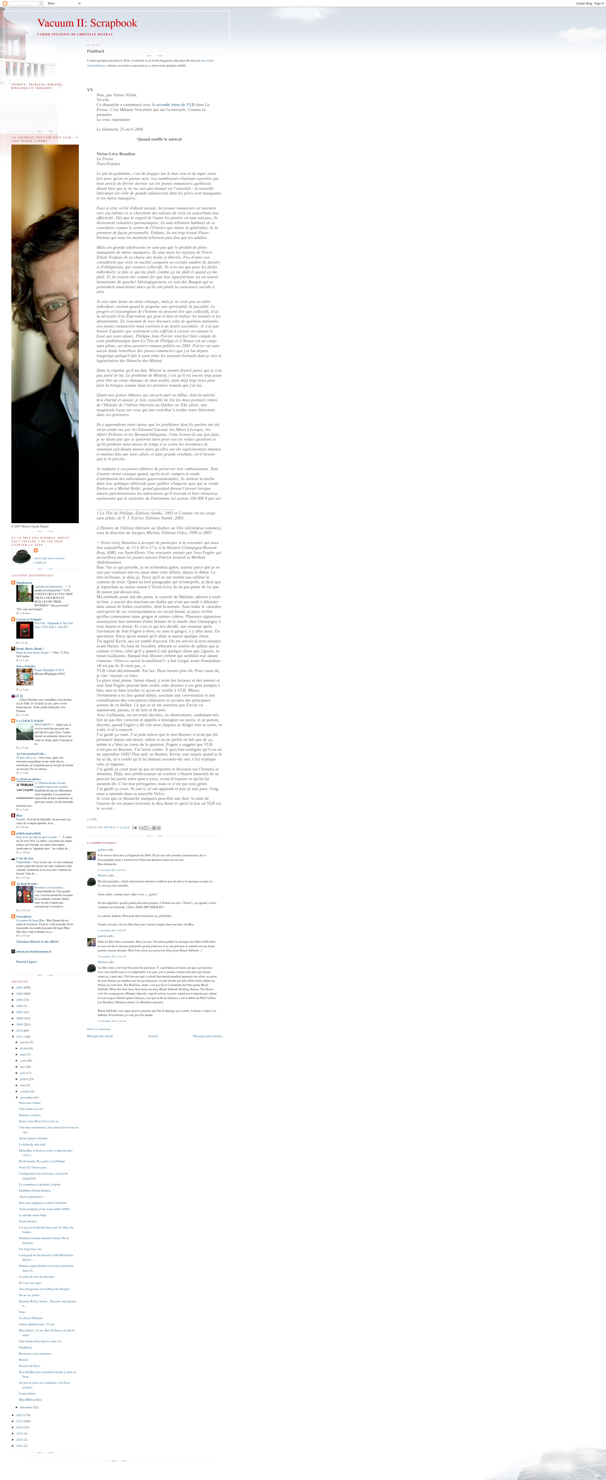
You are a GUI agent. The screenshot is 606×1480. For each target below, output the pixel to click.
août (23, 1085)
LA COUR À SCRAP (30, 720)
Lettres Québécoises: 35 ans (36, 1324)
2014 (20, 1427)
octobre (25, 1091)
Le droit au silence (28, 779)
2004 (20, 1000)
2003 (20, 993)
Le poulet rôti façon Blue (30, 920)
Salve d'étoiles (26, 666)
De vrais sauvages (30, 1283)
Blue (19, 815)
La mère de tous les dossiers (36, 1276)
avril (23, 1060)
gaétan (102, 849)
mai (23, 1067)
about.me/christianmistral (33, 951)
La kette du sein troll (32, 1144)
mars (23, 1054)
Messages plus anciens (207, 1036)
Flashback (25, 1347)
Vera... (23, 1312)
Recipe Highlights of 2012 (50, 670)
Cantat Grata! (27, 1393)
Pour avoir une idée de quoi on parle (37, 837)
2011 (20, 1036)
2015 (20, 1433)
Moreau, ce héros (30, 1115)
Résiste (23, 1359)
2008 (20, 1018)
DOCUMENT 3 (44, 724)
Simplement (24, 582)
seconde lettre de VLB (175, 104)
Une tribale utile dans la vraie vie (40, 1341)
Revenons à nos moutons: (35, 1353)
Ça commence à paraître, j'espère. (40, 1184)
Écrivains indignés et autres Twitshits (43, 1203)
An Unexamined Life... (31, 753)
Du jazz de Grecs (29, 1366)
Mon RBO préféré (30, 1399)
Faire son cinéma (29, 1102)
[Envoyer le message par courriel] (134, 827)
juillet (24, 1079)
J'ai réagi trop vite (30, 1249)
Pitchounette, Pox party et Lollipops (42, 1161)
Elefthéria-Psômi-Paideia (35, 1190)
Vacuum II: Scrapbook (87, 22)
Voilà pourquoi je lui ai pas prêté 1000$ (44, 1209)
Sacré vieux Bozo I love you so (38, 1121)
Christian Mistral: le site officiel (37, 941)
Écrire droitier (28, 1221)
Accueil (153, 1036)
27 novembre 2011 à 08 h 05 (112, 930)
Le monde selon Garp (32, 1215)
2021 (20, 1446)
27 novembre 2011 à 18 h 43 (112, 1021)
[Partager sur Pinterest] (158, 828)
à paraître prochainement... (50, 586)
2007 (20, 1012)
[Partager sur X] (149, 828)
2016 (20, 1439)
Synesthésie (23, 916)
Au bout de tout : (27, 883)
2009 (20, 1024)
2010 (20, 1030)
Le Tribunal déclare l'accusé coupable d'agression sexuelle (51, 784)
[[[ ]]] (19, 695)
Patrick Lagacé (26, 961)
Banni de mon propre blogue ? (33, 652)
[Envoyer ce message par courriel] (140, 828)
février (24, 1048)
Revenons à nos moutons (49, 887)
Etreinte (21, 819)
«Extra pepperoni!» (31, 1196)
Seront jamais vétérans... (34, 1138)
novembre (27, 1097)
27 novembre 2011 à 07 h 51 (112, 870)
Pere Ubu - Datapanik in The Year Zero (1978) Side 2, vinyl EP (54, 625)
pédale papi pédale (28, 833)
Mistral (110, 827)
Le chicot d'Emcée (30, 1318)
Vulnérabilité (23, 862)
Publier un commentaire (99, 1029)
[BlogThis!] (145, 828)
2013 (20, 1421)
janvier (25, 1042)
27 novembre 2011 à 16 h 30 (112, 956)
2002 (20, 987)
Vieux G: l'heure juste (33, 1167)
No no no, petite (29, 1295)
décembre (26, 1407)
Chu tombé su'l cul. (31, 1109)
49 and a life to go (26, 757)
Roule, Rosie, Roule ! (30, 648)
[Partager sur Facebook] (154, 828)
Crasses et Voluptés (29, 619)
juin (23, 1073)
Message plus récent (100, 1036)
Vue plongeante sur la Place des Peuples (44, 1289)
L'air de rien (24, 858)
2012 (20, 1415)
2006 (20, 1006)
